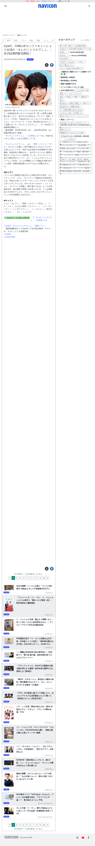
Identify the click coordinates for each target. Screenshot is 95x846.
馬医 (61, 93)
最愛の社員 (75, 106)
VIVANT (62, 49)
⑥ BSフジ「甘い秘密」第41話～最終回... (75, 159)
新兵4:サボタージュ (67, 116)
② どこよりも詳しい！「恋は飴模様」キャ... (74, 146)
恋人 (61, 100)
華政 (76, 97)
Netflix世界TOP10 (67, 90)
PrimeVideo (65, 59)
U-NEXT (63, 62)
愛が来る (63, 103)
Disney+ (63, 55)
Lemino (72, 62)
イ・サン (69, 93)
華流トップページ (67, 120)
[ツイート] (47, 65)
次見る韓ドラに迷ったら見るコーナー (73, 123)
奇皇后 (68, 97)
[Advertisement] (47, 21)
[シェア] (52, 65)
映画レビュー (65, 129)
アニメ (46, 40)
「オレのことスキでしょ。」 (16, 144)
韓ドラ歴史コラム (66, 65)
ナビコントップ (8, 35)
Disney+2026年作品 (78, 55)
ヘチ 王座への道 (82, 90)
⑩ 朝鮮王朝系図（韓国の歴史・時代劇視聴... (74, 172)
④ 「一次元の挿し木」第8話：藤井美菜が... (74, 152)
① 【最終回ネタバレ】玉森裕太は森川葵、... (74, 143)
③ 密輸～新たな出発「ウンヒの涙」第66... (74, 149)
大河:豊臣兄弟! (80, 46)
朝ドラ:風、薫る (66, 46)
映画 (31, 40)
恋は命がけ (64, 106)
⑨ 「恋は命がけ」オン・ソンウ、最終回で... (74, 169)
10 (44, 578)
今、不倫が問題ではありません (71, 110)
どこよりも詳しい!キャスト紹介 (72, 87)
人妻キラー (86, 103)
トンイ (78, 93)
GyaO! (8, 234)
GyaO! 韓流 (10, 237)
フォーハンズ (82, 116)
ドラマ (23, 40)
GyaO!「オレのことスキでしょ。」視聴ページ (25, 226)
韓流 (15, 40)
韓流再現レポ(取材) (68, 77)
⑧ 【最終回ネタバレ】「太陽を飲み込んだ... (74, 165)
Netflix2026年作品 (77, 52)
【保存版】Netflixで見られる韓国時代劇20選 (75, 126)
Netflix (63, 52)
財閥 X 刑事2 (74, 103)
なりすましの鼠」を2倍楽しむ (71, 113)
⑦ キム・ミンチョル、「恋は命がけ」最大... (74, 162)
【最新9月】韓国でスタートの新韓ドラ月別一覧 (76, 73)
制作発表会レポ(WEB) (69, 81)
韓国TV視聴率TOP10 (68, 84)
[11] (47, 578)
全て (8, 40)
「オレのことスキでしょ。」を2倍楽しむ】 (22, 136)
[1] (10, 578)
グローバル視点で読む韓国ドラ (71, 68)
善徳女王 (84, 97)
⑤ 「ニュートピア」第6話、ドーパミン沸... (74, 156)
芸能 (38, 40)
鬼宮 (61, 97)
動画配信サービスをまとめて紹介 (72, 133)
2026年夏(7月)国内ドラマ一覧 (80, 49)
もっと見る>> (67, 139)
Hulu (81, 62)
